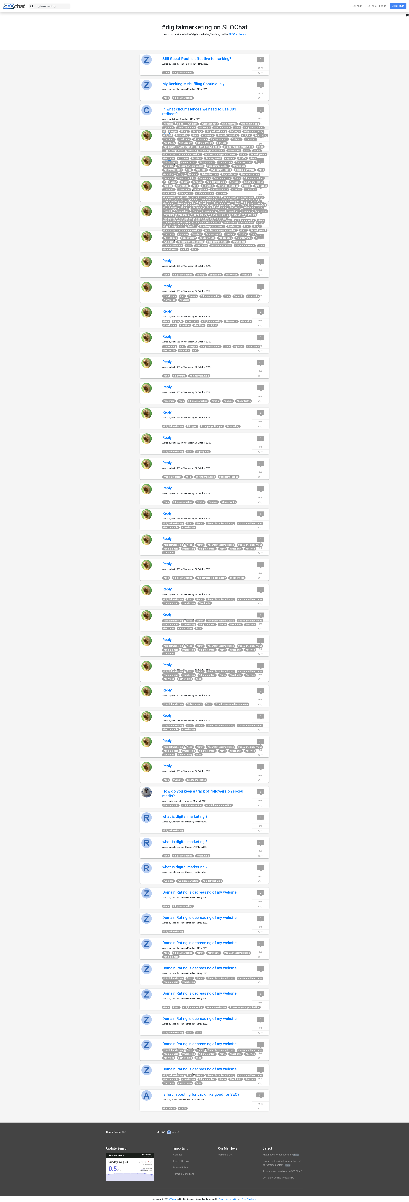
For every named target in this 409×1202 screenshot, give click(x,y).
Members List (225, 1154)
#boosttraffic (243, 401)
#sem (176, 1007)
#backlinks (215, 274)
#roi (198, 1032)
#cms (243, 154)
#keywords (231, 274)
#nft (182, 296)
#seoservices (207, 162)
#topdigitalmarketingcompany (231, 704)
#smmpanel (213, 953)
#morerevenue (244, 162)
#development (258, 154)
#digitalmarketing (182, 72)
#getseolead (170, 162)
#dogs (257, 150)
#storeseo (201, 170)
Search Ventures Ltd (228, 1199)
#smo (222, 548)
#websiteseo (170, 249)
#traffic (192, 150)
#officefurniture (219, 139)
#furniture (168, 139)
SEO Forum (356, 6)
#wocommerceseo (221, 170)
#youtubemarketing (187, 881)
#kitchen (236, 139)
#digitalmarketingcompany (211, 578)
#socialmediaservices (250, 523)
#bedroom (184, 139)
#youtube (192, 123)
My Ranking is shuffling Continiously (193, 84)
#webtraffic (234, 150)
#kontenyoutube (186, 127)
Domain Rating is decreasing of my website (199, 892)
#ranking (246, 274)
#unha (184, 249)
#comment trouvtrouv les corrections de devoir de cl (191, 146)
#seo (166, 72)
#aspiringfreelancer (217, 166)
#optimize (168, 401)
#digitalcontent (207, 548)
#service (250, 548)
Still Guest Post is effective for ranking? (196, 58)
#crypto (192, 296)
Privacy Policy (180, 1167)
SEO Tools (371, 6)
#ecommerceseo (172, 170)
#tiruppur (192, 426)
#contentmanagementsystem (220, 154)
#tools (182, 1108)
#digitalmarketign (245, 170)
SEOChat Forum (237, 34)
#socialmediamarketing (219, 805)
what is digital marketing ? (184, 816)
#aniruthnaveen (222, 127)
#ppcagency (202, 451)
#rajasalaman (229, 123)
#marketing (182, 135)
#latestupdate (194, 704)
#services (168, 158)
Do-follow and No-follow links (278, 1177)
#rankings (204, 127)
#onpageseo (225, 162)
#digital (167, 135)
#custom (183, 158)
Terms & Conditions (183, 1173)
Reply (167, 261)
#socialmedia (170, 527)
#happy (173, 131)
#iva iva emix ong (249, 123)
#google (201, 274)
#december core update (190, 166)
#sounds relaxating (227, 135)
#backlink (199, 325)
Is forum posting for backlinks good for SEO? (200, 1094)
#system (230, 158)
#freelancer (238, 166)
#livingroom (200, 139)
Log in (382, 6)
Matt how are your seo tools (280, 1154)
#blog (180, 123)
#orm (188, 476)
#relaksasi (207, 135)
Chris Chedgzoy (249, 1199)
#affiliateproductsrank (212, 150)
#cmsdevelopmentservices (238, 146)
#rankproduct (176, 150)
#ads (198, 628)
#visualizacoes (209, 123)
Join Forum (398, 5)
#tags (260, 146)
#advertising (185, 628)
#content (196, 158)
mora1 (175, 1132)
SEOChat (172, 1199)
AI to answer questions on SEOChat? (282, 1171)
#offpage (197, 131)
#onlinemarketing (228, 476)
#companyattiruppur (212, 426)
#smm (199, 523)
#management (213, 158)
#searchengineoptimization (244, 1007)
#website (168, 123)
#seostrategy (188, 162)
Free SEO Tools (181, 1161)
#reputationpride (172, 476)
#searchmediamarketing (220, 523)
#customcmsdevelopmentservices (182, 154)
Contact (177, 1154)
